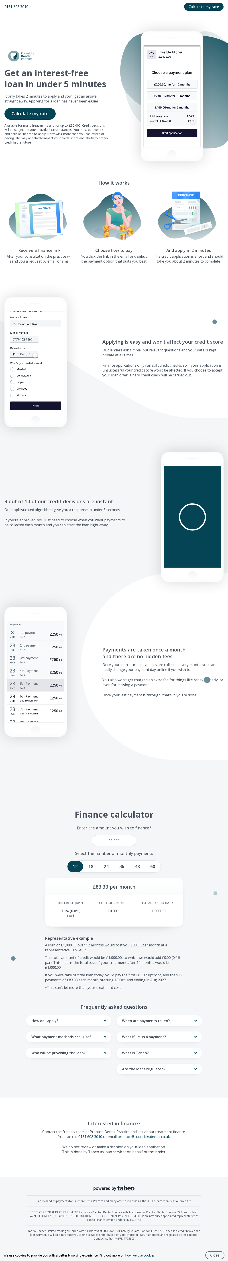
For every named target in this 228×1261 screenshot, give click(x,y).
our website (183, 1201)
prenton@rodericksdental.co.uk (144, 1136)
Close (215, 1255)
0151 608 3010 (16, 6)
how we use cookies (140, 1255)
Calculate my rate (204, 6)
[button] (192, 517)
